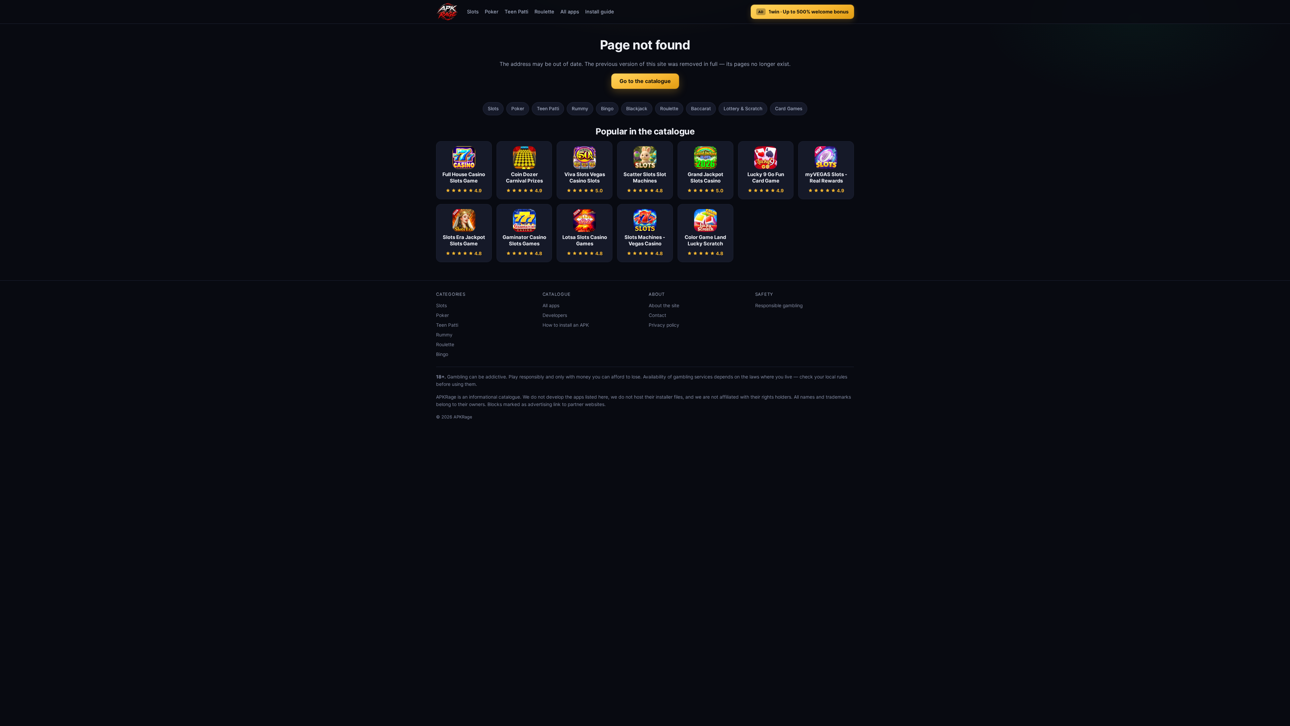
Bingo (607, 108)
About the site (664, 305)
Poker (492, 12)
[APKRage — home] (447, 12)
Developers (555, 315)
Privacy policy (664, 325)
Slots (473, 12)
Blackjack (636, 108)
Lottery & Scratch (743, 108)
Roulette (544, 12)
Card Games (788, 108)
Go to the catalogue (645, 81)
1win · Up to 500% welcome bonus (803, 11)
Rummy (580, 108)
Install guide (599, 12)
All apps (569, 12)
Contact (657, 315)
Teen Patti (516, 12)
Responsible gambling (779, 305)
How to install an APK (566, 325)
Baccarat (701, 108)
